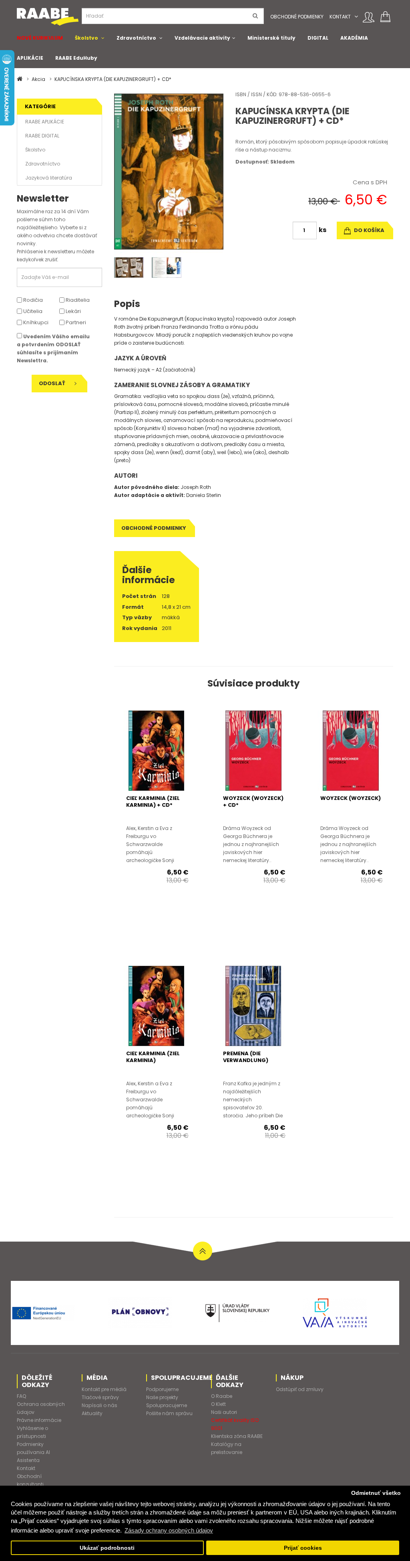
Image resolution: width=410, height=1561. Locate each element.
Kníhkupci (35, 322)
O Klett (218, 1404)
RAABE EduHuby (76, 58)
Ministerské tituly (271, 37)
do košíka (368, 230)
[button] (356, 16)
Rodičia (32, 300)
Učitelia (32, 311)
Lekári (72, 311)
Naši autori (224, 1412)
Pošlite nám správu (169, 1413)
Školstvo (86, 37)
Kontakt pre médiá (104, 1389)
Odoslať (52, 383)
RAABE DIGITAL (42, 135)
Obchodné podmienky (297, 16)
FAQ (21, 1396)
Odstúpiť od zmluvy (300, 1389)
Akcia (38, 79)
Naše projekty (162, 1397)
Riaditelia (77, 300)
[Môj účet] (368, 17)
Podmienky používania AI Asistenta (33, 1452)
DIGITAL (318, 37)
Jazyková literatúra (48, 177)
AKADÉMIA (354, 37)
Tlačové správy (100, 1397)
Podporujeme (162, 1389)
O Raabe (221, 1396)
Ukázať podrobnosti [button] (107, 1548)
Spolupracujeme (166, 1405)
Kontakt (340, 16)
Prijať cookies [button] (303, 1548)
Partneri (75, 322)
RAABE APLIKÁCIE (44, 121)
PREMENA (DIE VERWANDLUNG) (245, 1057)
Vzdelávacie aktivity (202, 37)
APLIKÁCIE (30, 58)
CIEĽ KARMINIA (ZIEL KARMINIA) (153, 1057)
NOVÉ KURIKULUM (40, 37)
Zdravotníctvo (136, 37)
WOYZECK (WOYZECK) (350, 798)
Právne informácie (39, 1420)
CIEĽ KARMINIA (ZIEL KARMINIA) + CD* (153, 801)
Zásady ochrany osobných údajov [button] (169, 1530)
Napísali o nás (99, 1405)
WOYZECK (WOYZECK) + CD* (253, 801)
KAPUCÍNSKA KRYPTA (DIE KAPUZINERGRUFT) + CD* (112, 79)
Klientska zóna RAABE (237, 1436)
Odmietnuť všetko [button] (376, 1493)
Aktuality (92, 1413)
